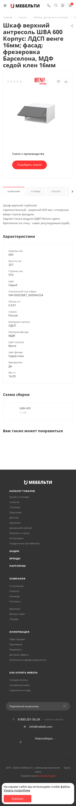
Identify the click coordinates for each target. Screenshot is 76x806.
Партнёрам (17, 565)
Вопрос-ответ (17, 614)
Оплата (56, 191)
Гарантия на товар (20, 690)
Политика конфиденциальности (27, 659)
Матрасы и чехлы (19, 533)
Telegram (33, 754)
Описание (14, 191)
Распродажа (16, 538)
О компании (16, 586)
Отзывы (35, 191)
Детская (13, 517)
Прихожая (15, 512)
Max (52, 754)
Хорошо (17, 799)
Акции (14, 551)
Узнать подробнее (17, 790)
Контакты (14, 601)
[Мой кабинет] (62, 6)
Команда (14, 596)
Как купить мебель (23, 672)
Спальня (14, 502)
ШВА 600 (25, 408)
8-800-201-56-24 (29, 719)
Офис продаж (17, 639)
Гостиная (14, 507)
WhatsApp (43, 754)
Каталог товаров (22, 491)
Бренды (14, 558)
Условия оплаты (18, 680)
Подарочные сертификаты (24, 543)
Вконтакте (24, 754)
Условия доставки (19, 685)
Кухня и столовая (19, 497)
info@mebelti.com (40, 726)
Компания (17, 578)
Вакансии (14, 608)
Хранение (15, 522)
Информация (19, 631)
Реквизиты (15, 649)
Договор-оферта (18, 654)
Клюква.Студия (46, 775)
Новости (14, 591)
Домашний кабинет (20, 528)
